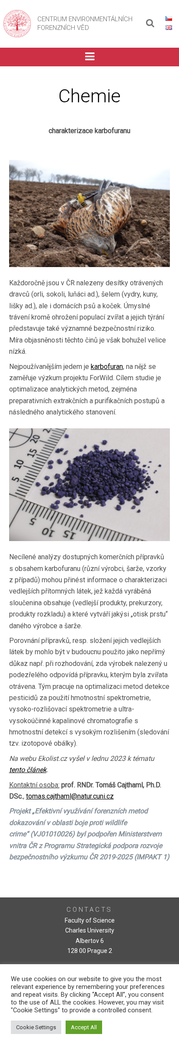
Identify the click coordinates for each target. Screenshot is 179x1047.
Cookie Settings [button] (36, 1027)
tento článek (27, 770)
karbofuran (107, 366)
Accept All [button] (84, 1027)
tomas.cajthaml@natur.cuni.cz (70, 796)
